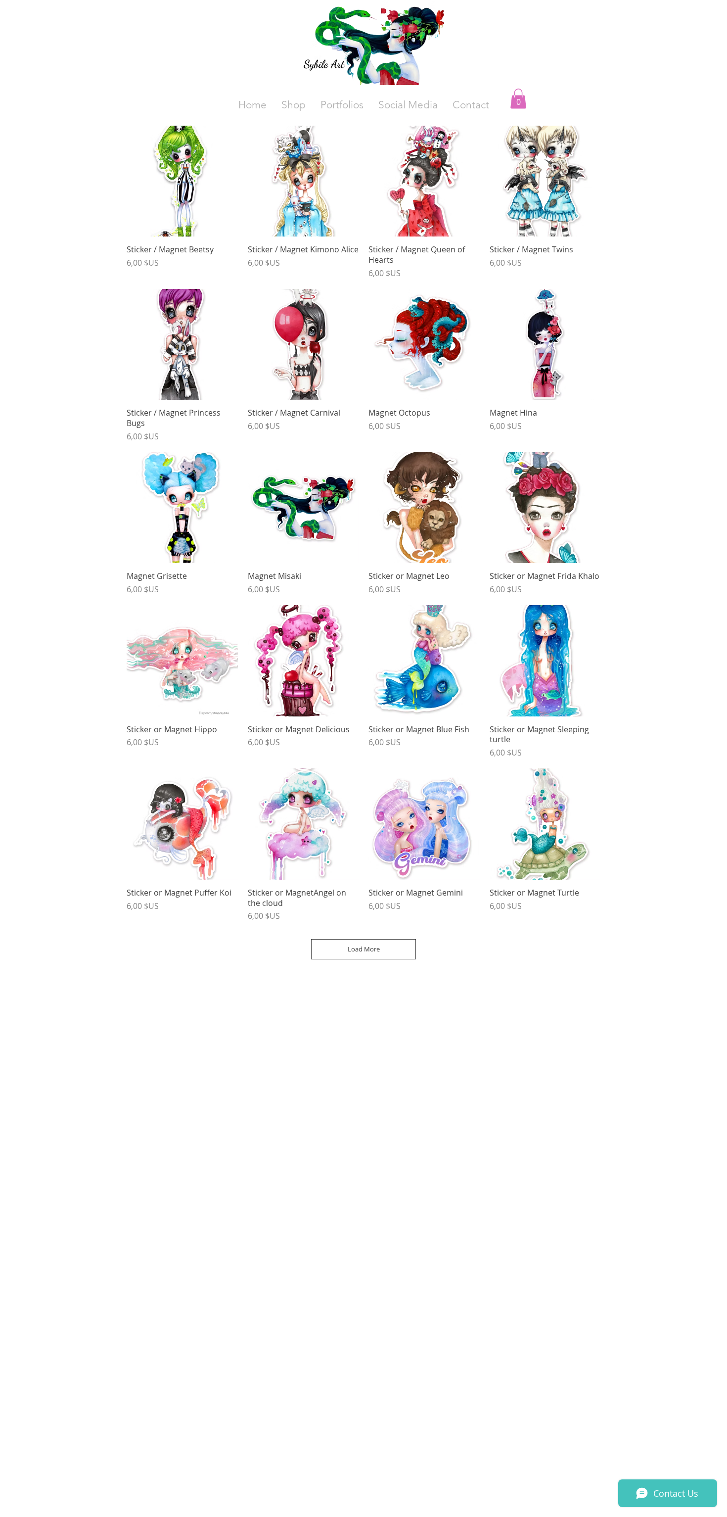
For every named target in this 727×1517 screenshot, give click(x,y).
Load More (364, 949)
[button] (408, 105)
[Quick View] (182, 181)
